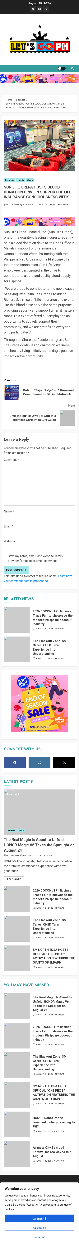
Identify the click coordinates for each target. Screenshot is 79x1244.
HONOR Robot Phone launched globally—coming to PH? (54, 1122)
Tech (21, 830)
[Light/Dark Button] (62, 68)
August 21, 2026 (44, 628)
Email (8, 526)
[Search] (72, 68)
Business (9, 180)
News (30, 180)
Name (9, 511)
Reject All (39, 1237)
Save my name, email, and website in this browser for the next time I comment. (35, 558)
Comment (11, 460)
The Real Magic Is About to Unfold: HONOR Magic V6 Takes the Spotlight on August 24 (39, 845)
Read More (14, 879)
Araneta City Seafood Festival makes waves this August (52, 1152)
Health (20, 180)
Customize (39, 1228)
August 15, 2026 (44, 1131)
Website (9, 541)
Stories (11, 830)
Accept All (39, 1219)
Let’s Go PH (12, 205)
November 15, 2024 (33, 205)
